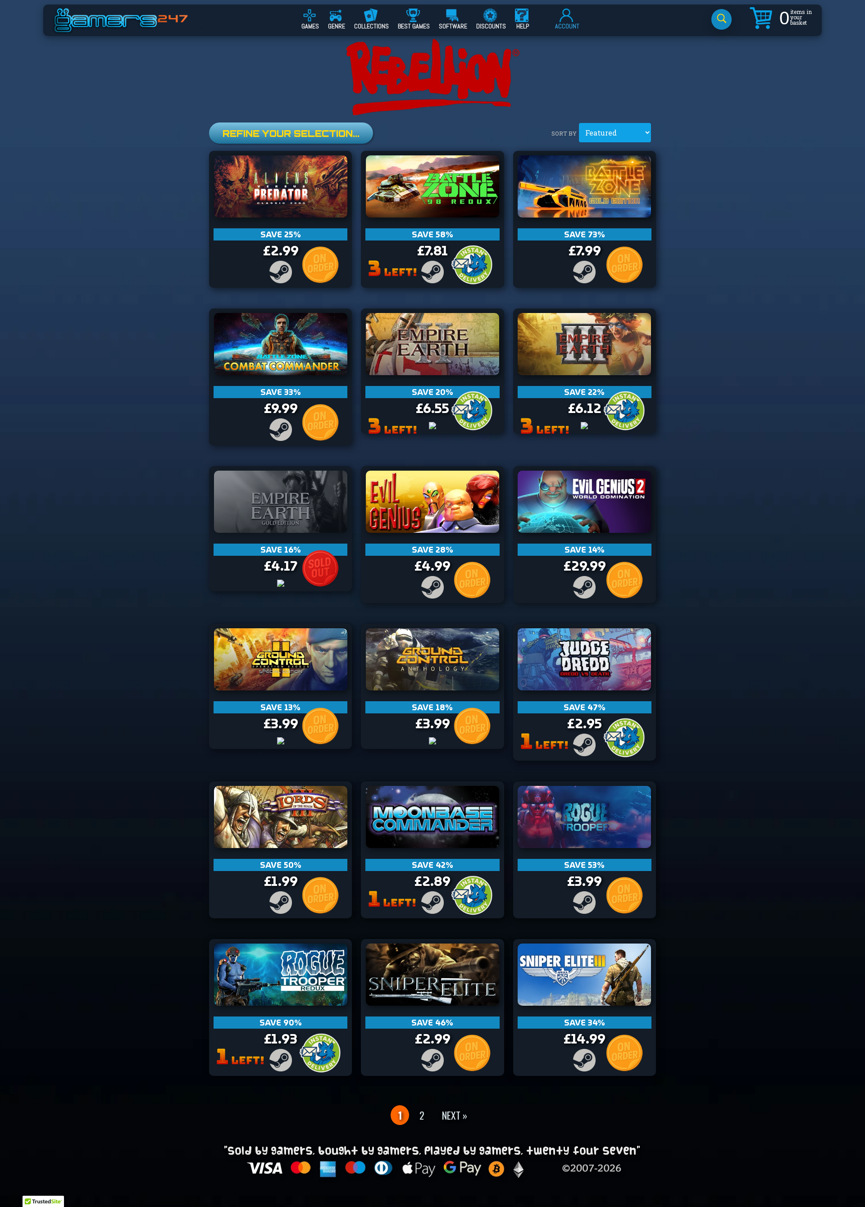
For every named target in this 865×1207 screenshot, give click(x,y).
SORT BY (564, 133)
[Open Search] (721, 19)
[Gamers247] (131, 28)
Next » (454, 1115)
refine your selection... (291, 133)
